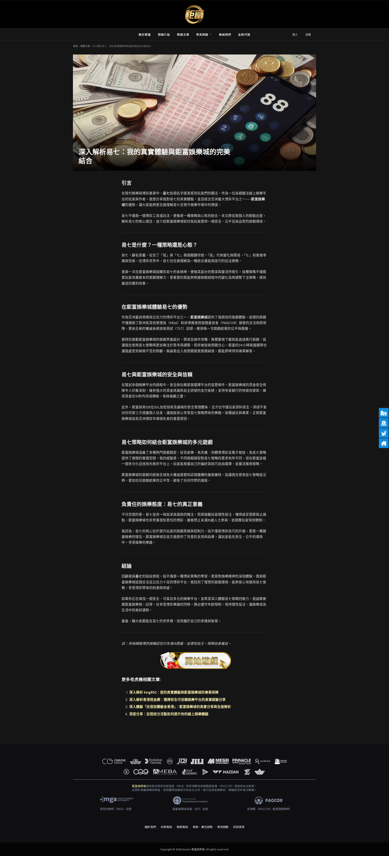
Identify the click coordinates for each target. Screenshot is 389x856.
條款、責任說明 (203, 827)
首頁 (75, 46)
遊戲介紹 (164, 34)
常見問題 (202, 34)
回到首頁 (239, 827)
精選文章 (183, 34)
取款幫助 (182, 827)
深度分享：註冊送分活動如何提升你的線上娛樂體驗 (168, 714)
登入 (295, 34)
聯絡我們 (225, 34)
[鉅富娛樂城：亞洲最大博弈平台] (194, 14)
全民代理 (244, 34)
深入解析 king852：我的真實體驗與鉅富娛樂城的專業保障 (174, 692)
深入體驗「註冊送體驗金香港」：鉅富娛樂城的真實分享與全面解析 (180, 707)
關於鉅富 (145, 34)
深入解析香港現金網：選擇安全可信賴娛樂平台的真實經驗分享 (177, 700)
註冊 (308, 34)
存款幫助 (166, 827)
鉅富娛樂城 (139, 786)
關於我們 (150, 827)
